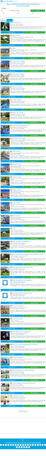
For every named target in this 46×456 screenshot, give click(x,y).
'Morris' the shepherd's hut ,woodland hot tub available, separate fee (27, 254)
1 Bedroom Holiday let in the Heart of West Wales (23, 370)
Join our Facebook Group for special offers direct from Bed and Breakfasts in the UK (23, 17)
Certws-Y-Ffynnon (16, 202)
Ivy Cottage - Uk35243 (16, 99)
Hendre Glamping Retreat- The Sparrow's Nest (22, 267)
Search (37, 10)
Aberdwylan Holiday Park (18, 357)
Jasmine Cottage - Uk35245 (18, 74)
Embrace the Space (16, 35)
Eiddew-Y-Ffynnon (16, 215)
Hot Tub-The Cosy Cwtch (17, 305)
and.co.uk (9, 1)
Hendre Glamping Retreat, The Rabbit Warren (22, 280)
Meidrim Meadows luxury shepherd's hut (21, 331)
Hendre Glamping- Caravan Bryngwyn (20, 241)
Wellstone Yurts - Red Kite (17, 112)
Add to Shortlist (12, 32)
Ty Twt (13, 228)
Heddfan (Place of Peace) (17, 396)
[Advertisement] (23, 425)
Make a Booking (34, 32)
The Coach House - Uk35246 (18, 61)
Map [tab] (10, 20)
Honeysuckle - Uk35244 (17, 87)
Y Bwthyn (14, 48)
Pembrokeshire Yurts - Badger (19, 138)
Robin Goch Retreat (16, 22)
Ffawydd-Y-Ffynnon (16, 177)
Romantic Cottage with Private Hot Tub (20, 125)
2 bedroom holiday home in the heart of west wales (23, 383)
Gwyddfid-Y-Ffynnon (16, 190)
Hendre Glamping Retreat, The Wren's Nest (22, 293)
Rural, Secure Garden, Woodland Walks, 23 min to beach (25, 344)
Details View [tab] (3, 20)
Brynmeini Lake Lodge (17, 318)
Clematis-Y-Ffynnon (16, 164)
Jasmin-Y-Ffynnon (16, 151)
